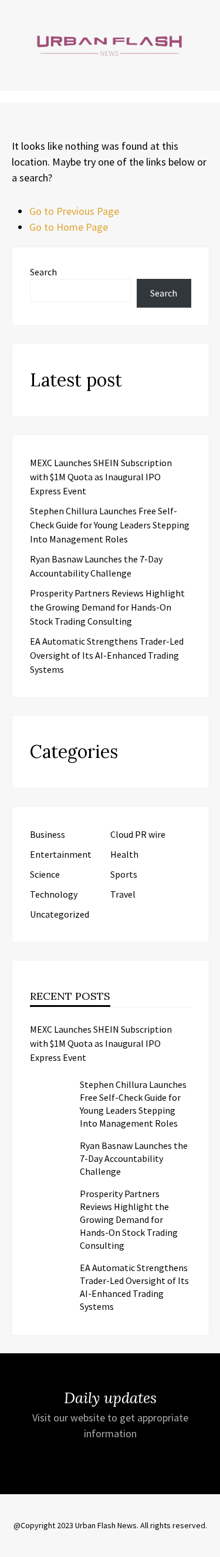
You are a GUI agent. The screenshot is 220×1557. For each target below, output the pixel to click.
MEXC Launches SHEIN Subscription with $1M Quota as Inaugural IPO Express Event (101, 477)
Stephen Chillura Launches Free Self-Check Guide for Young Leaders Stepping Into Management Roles (109, 525)
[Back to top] (208, 1545)
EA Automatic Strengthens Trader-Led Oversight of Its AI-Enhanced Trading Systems (107, 655)
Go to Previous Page (74, 211)
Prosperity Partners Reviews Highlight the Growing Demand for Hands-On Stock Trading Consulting (107, 607)
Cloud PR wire (137, 834)
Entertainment (61, 854)
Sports (123, 874)
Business (47, 834)
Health (124, 854)
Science (45, 874)
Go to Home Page (68, 227)
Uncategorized (59, 914)
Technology (53, 894)
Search (43, 272)
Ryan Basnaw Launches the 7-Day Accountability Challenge (134, 1158)
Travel (123, 894)
